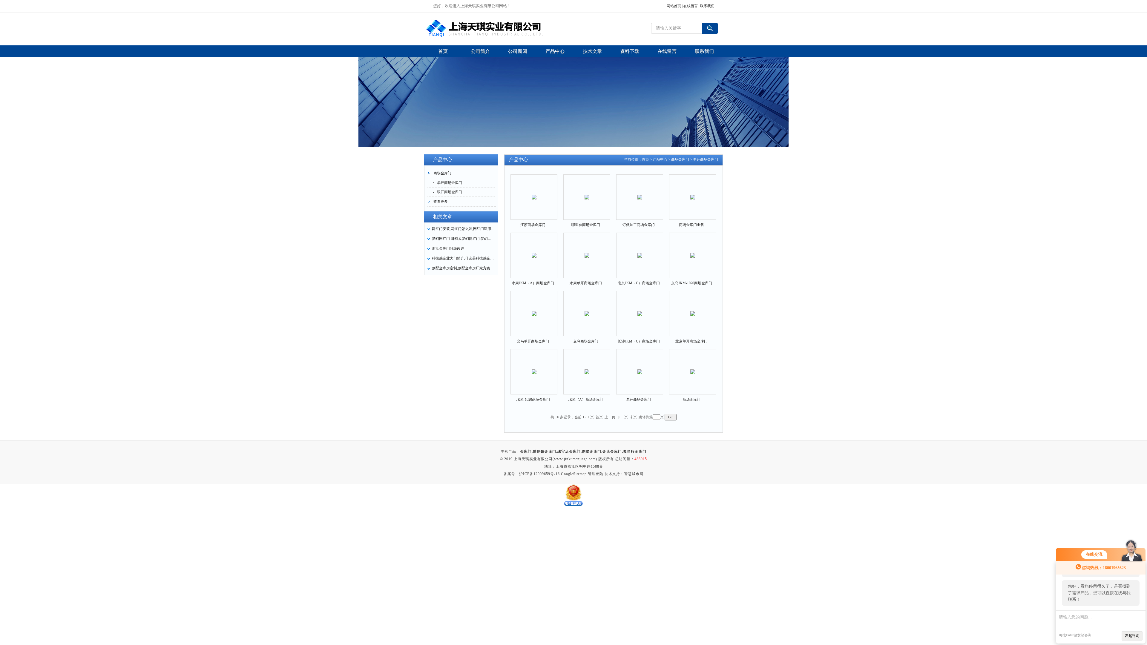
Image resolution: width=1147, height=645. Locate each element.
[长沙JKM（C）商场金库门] (639, 308)
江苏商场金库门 (532, 225)
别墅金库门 (591, 451)
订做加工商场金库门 (638, 225)
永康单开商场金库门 (586, 283)
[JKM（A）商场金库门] (587, 366)
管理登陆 (595, 474)
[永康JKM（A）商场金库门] (534, 250)
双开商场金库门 (449, 192)
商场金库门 (442, 173)
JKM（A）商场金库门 (585, 399)
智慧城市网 (633, 474)
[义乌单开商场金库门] (534, 308)
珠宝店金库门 (569, 451)
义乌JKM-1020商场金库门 (691, 283)
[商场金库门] (692, 366)
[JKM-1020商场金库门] (534, 366)
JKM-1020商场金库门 (533, 399)
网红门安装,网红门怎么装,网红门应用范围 (463, 229)
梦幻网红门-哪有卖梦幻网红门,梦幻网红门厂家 (463, 238)
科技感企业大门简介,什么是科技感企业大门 (463, 258)
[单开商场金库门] (639, 366)
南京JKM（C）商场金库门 (639, 283)
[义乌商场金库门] (587, 308)
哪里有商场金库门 (585, 225)
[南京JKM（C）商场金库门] (639, 250)
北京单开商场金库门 (691, 341)
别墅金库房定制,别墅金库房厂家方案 (461, 268)
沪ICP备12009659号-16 (539, 474)
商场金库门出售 (691, 225)
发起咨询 (1132, 636)
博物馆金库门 (544, 451)
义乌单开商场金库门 (533, 341)
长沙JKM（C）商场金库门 (639, 341)
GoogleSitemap (574, 474)
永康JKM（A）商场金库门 (533, 283)
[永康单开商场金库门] (587, 250)
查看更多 (440, 201)
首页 (645, 159)
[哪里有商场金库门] (587, 192)
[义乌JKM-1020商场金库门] (692, 250)
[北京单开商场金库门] (692, 308)
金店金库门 (612, 451)
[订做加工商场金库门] (639, 192)
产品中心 (660, 159)
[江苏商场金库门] (534, 192)
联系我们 (707, 6)
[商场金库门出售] (692, 192)
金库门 (526, 451)
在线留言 (690, 6)
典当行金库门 (634, 451)
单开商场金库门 (449, 183)
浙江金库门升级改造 (448, 248)
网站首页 (674, 6)
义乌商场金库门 (585, 341)
